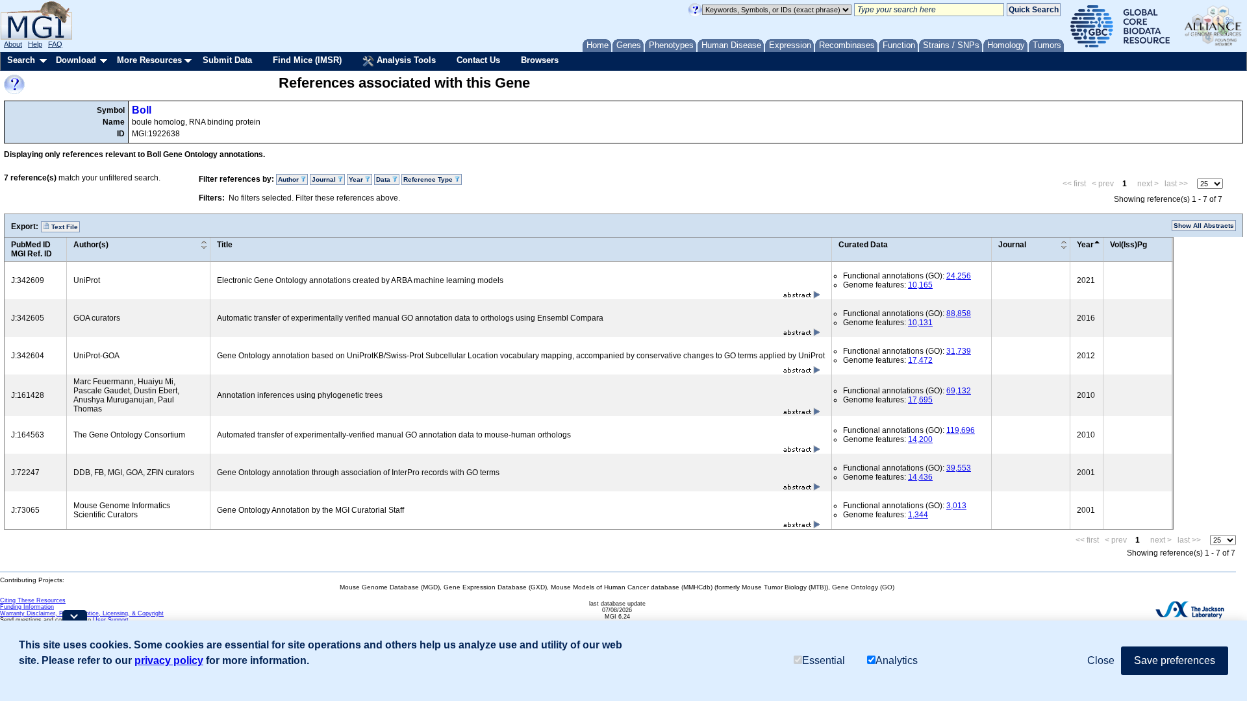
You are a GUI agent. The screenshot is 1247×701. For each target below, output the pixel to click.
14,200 (920, 439)
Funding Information (27, 607)
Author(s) (90, 244)
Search (21, 60)
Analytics (896, 660)
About (13, 44)
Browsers (540, 60)
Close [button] (1101, 660)
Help (35, 44)
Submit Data (227, 60)
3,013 (956, 505)
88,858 (958, 313)
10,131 (920, 322)
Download (76, 60)
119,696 (960, 430)
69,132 (958, 390)
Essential (823, 660)
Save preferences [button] (1174, 660)
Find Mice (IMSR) (307, 60)
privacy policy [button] (168, 660)
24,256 (958, 275)
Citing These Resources (33, 600)
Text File (63, 226)
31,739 (958, 351)
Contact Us (478, 60)
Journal (1012, 244)
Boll (141, 110)
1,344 (918, 514)
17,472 (920, 360)
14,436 (920, 477)
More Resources (149, 60)
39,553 (958, 468)
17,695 (920, 399)
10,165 (920, 284)
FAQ (55, 44)
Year (1085, 244)
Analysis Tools (405, 60)
